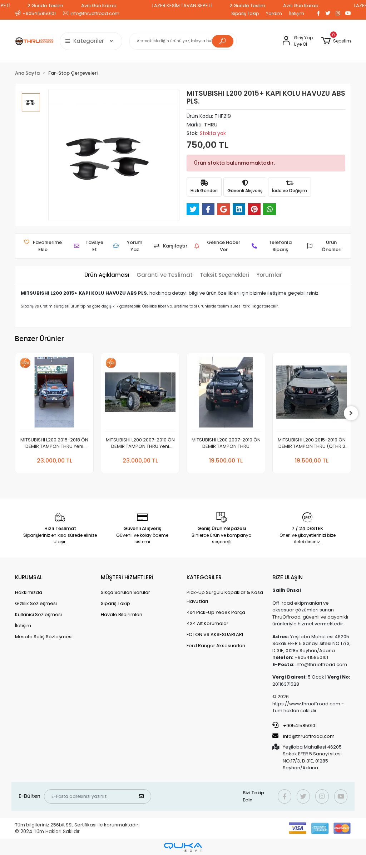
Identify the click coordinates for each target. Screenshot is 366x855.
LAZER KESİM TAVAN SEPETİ (182, 5)
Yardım (274, 13)
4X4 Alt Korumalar (207, 623)
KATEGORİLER (204, 577)
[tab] (106, 275)
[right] (351, 413)
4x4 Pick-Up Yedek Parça (216, 612)
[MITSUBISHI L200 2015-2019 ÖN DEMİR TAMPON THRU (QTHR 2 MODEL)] (311, 394)
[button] (336, 41)
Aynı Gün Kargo (99, 5)
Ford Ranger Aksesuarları (216, 645)
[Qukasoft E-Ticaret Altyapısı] (183, 847)
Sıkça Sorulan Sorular (125, 592)
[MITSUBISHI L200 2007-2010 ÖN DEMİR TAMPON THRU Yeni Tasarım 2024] (140, 394)
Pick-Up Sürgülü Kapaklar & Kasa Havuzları (225, 597)
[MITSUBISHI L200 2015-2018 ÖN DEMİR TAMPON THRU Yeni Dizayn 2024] (54, 394)
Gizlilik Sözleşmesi (36, 603)
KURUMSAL (29, 577)
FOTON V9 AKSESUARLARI (215, 634)
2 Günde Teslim (45, 5)
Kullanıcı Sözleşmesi (38, 614)
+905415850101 (299, 725)
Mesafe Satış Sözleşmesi (44, 636)
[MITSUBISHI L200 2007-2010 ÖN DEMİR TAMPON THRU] (226, 394)
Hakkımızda (28, 592)
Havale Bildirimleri (121, 614)
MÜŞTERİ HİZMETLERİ (127, 577)
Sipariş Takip (245, 13)
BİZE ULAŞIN (287, 577)
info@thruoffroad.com (309, 736)
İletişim (296, 13)
